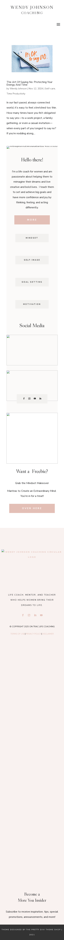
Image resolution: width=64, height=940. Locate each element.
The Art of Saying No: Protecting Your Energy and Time (29, 83)
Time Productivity (15, 93)
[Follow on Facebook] (24, 399)
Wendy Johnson (18, 88)
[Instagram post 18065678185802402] (32, 812)
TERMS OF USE (17, 633)
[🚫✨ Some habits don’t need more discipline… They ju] (32, 849)
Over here (32, 508)
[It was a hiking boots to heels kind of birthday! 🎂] (32, 663)
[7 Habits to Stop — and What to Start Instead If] (32, 775)
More (32, 219)
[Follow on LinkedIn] (40, 399)
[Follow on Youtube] (35, 399)
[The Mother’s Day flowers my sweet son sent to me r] (32, 700)
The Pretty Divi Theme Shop (43, 929)
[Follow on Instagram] (29, 399)
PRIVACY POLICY (33, 633)
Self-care (50, 88)
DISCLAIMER (48, 633)
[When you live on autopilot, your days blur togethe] (32, 738)
